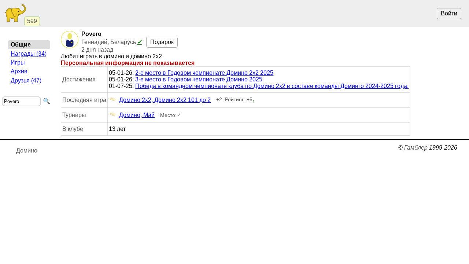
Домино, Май (137, 115)
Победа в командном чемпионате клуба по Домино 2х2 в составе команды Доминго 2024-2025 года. (272, 86)
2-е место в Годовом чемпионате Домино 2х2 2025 (204, 73)
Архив (19, 71)
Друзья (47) (26, 80)
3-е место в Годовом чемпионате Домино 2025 (198, 79)
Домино (26, 150)
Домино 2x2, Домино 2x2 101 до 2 (165, 100)
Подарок (162, 42)
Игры (18, 62)
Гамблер (416, 147)
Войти (449, 13)
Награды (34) (29, 54)
